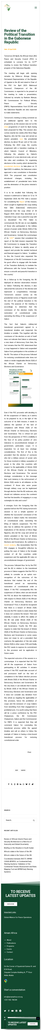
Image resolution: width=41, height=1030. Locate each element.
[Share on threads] (14, 784)
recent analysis (10, 545)
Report (21, 202)
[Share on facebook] (8, 784)
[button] (36, 7)
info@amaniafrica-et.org (13, 997)
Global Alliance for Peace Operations (18, 917)
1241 (11, 238)
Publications (11, 943)
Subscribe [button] (10, 904)
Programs (10, 946)
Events (9, 949)
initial (6, 127)
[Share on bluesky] (26, 784)
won (21, 139)
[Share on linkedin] (20, 784)
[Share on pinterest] (17, 784)
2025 (16, 770)
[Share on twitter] (11, 784)
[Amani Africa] (7, 7)
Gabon (23, 770)
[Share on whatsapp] (23, 784)
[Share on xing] (29, 784)
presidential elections (12, 166)
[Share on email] (32, 784)
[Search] (20, 820)
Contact (10, 952)
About (9, 940)
